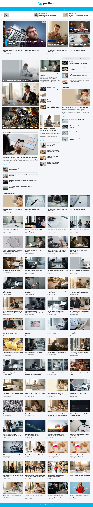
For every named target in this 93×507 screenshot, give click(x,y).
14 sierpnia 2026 (30, 376)
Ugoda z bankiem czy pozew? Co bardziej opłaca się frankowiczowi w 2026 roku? (34, 231)
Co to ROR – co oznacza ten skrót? (12, 270)
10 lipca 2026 (7, 478)
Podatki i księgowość (46, 9)
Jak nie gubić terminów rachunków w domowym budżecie (80, 414)
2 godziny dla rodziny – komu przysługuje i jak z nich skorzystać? (57, 394)
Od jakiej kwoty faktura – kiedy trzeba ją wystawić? (18, 80)
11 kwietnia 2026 (74, 32)
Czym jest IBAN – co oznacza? (55, 332)
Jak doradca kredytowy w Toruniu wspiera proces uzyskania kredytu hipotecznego (57, 251)
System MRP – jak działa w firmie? (56, 373)
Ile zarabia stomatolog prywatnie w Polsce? (53, 163)
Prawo (15, 9)
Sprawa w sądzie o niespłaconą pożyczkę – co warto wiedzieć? (33, 373)
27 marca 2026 (74, 46)
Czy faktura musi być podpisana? (13, 104)
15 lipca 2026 (7, 457)
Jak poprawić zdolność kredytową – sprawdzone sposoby (34, 496)
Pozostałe (69, 9)
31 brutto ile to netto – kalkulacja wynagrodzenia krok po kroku (53, 158)
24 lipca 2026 (29, 437)
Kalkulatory (37, 9)
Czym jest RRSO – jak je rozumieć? (12, 495)
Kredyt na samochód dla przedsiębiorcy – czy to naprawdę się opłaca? (13, 436)
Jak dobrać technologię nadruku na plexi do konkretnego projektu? (12, 251)
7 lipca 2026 (73, 498)
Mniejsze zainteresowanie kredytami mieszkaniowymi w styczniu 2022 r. (79, 74)
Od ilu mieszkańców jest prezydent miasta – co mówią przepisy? (79, 312)
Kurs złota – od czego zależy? (77, 50)
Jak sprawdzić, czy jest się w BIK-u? (57, 352)
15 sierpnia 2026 (74, 355)
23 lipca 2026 (52, 437)
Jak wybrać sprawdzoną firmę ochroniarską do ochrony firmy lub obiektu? (57, 497)
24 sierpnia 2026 (30, 273)
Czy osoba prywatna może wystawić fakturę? (53, 106)
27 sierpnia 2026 (7, 232)
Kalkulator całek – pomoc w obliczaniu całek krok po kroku (78, 43)
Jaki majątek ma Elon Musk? (74, 16)
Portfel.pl (51, 504)
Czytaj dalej (5, 164)
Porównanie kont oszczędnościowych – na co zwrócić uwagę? (13, 394)
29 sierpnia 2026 (8, 53)
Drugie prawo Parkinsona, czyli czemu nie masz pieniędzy (79, 81)
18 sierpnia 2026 (7, 335)
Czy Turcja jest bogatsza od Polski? (34, 352)
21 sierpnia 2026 (52, 46)
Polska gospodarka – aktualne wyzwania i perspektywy (55, 455)
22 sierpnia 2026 (30, 294)
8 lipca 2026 (7, 497)
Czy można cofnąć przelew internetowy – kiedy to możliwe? (53, 89)
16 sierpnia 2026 (30, 354)
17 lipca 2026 (74, 437)
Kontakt (74, 9)
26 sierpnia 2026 (74, 232)
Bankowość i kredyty (29, 9)
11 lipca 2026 (29, 456)
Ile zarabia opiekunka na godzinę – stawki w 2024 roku (53, 151)
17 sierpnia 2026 (52, 333)
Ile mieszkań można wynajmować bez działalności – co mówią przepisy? (13, 312)
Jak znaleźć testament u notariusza (35, 413)
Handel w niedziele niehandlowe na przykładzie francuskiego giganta (78, 62)
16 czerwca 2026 (11, 45)
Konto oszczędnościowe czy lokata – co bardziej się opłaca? (53, 95)
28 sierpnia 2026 (52, 53)
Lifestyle (63, 9)
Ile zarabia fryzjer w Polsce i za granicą (52, 144)
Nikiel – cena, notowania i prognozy (12, 413)
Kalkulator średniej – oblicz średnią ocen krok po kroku (79, 30)
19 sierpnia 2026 (52, 314)
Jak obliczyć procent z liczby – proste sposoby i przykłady (20, 157)
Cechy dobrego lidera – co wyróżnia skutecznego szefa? (79, 230)
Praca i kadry (20, 9)
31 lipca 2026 (7, 437)
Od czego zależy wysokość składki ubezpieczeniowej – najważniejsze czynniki (57, 415)
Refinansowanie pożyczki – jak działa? (80, 475)
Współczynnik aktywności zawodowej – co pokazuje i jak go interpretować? (35, 476)
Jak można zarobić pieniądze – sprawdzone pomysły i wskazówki (56, 43)
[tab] (69, 58)
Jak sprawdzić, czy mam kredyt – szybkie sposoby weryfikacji (56, 312)
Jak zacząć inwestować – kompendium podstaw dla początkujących (32, 436)
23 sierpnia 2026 (74, 273)
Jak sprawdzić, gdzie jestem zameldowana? (10, 373)
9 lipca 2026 (51, 478)
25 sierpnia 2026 (74, 253)
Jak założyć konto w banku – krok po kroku (75, 107)
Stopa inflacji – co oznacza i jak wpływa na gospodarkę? (56, 476)
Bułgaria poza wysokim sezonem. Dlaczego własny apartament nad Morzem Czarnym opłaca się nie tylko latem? (57, 436)
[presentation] (2, 15)
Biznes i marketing (56, 9)
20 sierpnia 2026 (30, 314)
